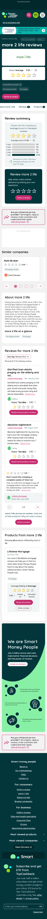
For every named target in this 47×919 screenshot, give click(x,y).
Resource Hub (23, 797)
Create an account (18, 664)
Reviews (24, 107)
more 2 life (13, 39)
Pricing (23, 824)
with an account (18, 222)
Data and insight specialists (23, 816)
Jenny (14, 448)
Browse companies (23, 801)
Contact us (23, 778)
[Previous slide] (10, 507)
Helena (15, 399)
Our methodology (23, 770)
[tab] (15, 286)
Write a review (11, 96)
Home (4, 39)
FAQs (23, 774)
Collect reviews (24, 812)
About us (23, 766)
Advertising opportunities (23, 828)
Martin (14, 499)
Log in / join (23, 793)
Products (39, 107)
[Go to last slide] (7, 286)
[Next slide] (40, 286)
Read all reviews (23, 602)
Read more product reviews (23, 412)
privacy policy (32, 898)
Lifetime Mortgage (15, 378)
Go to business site (11, 22)
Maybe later (38, 912)
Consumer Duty (24, 820)
